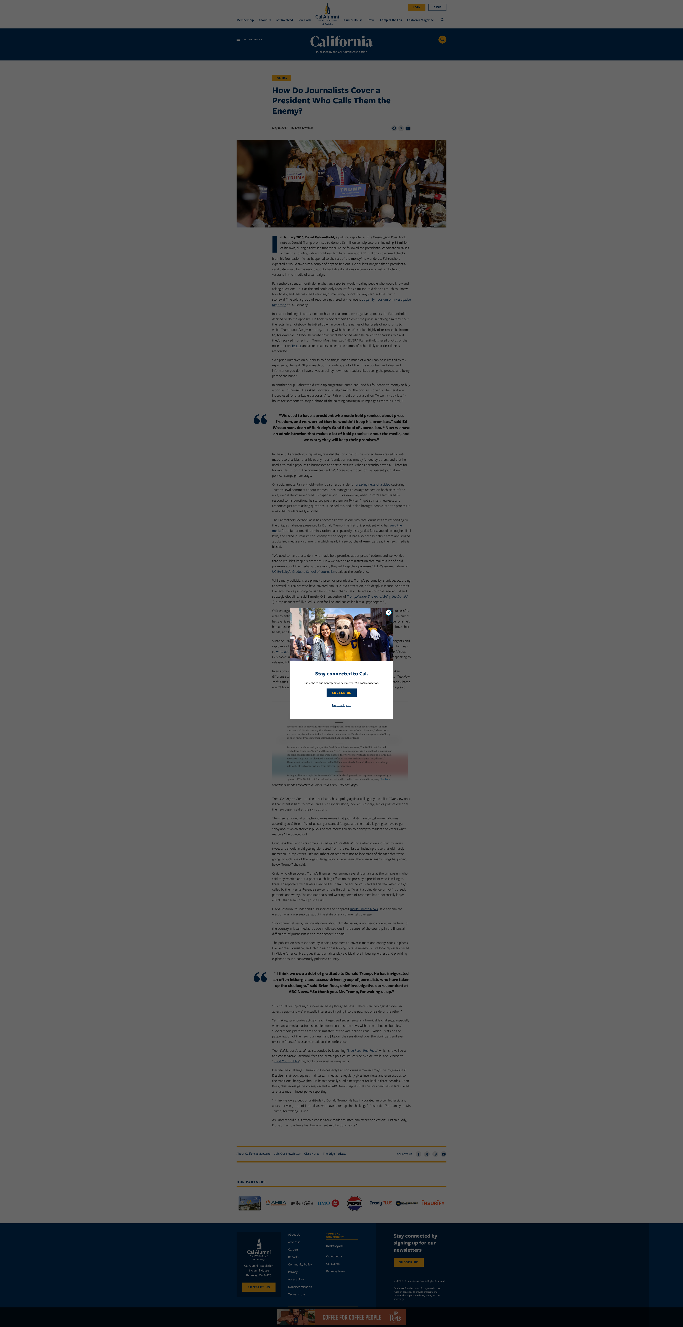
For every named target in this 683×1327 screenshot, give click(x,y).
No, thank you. (341, 705)
